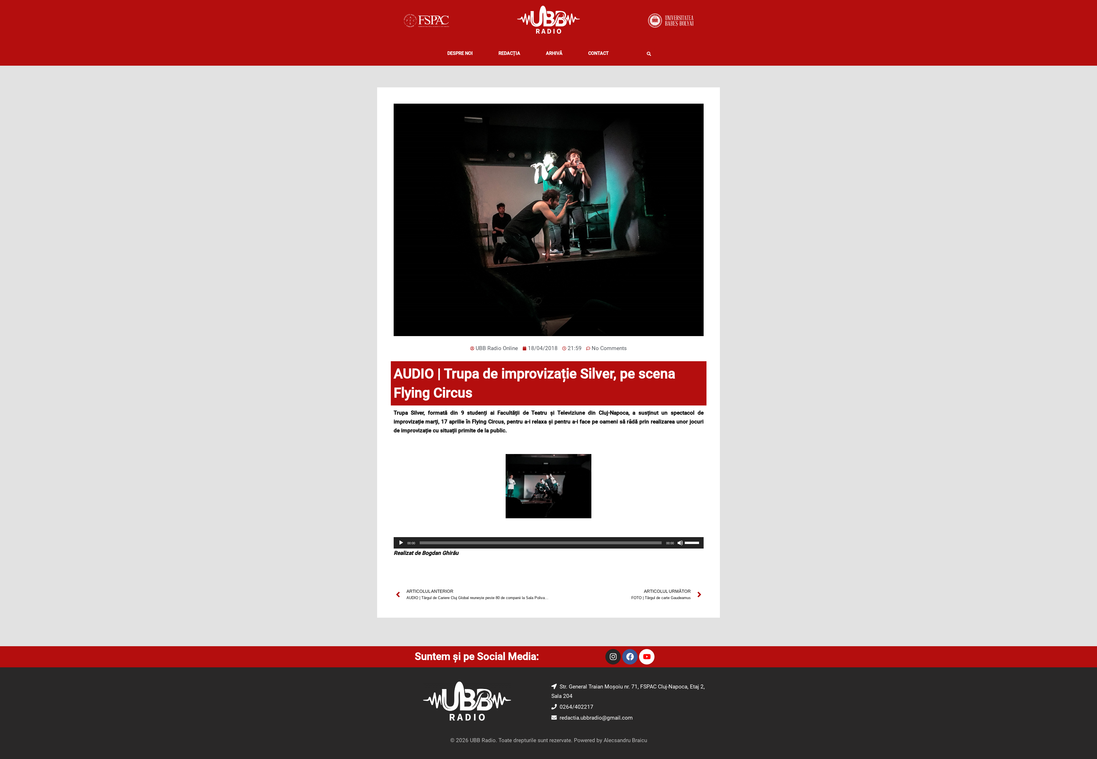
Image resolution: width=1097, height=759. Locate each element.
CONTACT (598, 53)
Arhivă (554, 53)
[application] (549, 543)
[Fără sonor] (680, 543)
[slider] (693, 542)
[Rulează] (401, 543)
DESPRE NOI (460, 53)
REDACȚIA (509, 53)
